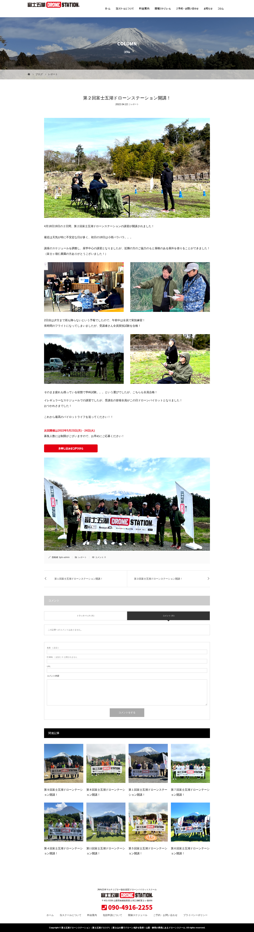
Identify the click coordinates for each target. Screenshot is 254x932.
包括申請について (112, 915)
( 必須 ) (53, 648)
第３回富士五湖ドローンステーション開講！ (158, 578)
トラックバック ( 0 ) (85, 616)
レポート (134, 104)
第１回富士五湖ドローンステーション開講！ (78, 578)
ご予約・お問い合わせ (187, 8)
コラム (221, 8)
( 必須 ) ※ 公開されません (62, 657)
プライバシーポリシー (195, 915)
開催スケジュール (163, 8)
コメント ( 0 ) (168, 616)
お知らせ (208, 8)
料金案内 (144, 8)
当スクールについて (125, 8)
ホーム (107, 8)
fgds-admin (64, 557)
